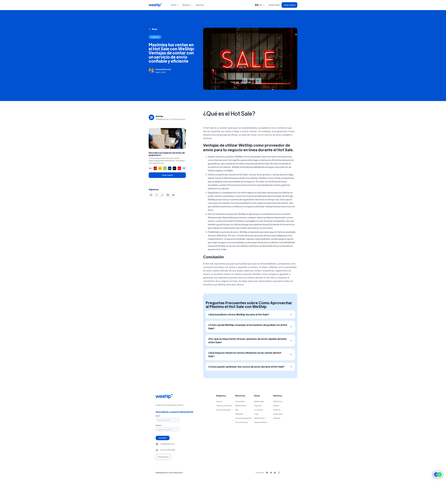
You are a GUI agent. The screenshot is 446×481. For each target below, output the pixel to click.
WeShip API (239, 414)
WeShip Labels (259, 401)
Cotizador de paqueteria (243, 418)
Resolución (276, 410)
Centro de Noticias (241, 422)
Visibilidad (276, 418)
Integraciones (277, 414)
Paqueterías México (260, 422)
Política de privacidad (223, 410)
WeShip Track (277, 401)
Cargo (256, 414)
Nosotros (200, 5)
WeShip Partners (240, 406)
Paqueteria (258, 406)
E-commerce (258, 410)
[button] (174, 5)
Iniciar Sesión (274, 5)
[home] (155, 5)
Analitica (276, 406)
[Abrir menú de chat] (438, 474)
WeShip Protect (259, 418)
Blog (236, 410)
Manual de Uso (240, 401)
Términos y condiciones (224, 406)
